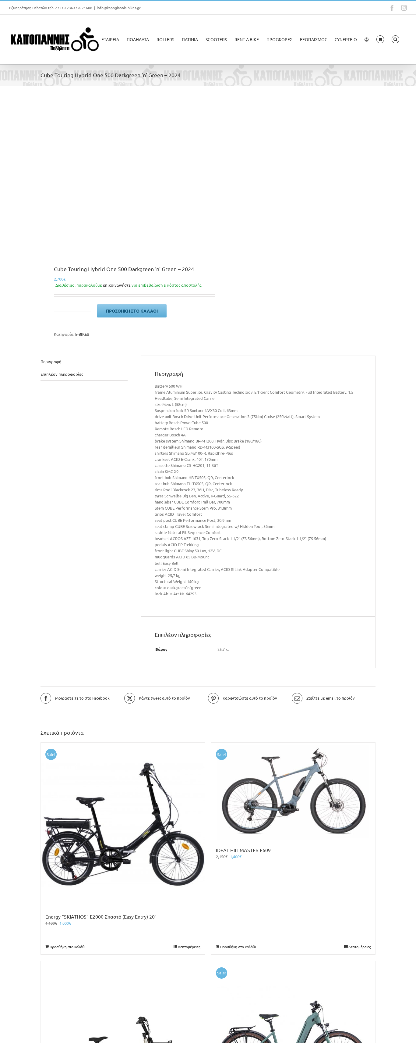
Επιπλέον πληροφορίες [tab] (62, 374)
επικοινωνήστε (117, 285)
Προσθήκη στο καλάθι (132, 311)
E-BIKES (82, 334)
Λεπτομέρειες (189, 946)
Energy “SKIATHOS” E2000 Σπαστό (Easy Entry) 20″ (101, 916)
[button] (395, 39)
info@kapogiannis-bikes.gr (119, 7)
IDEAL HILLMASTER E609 (243, 850)
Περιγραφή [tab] (51, 361)
